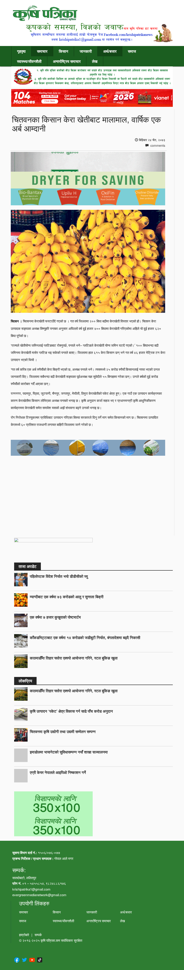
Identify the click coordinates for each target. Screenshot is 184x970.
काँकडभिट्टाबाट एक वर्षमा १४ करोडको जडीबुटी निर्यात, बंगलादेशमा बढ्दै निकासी (85, 637)
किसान (63, 51)
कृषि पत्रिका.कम (51, 940)
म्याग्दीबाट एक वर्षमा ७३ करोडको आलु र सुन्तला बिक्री (66, 596)
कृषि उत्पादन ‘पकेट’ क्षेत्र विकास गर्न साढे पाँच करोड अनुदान (71, 711)
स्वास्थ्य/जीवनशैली (29, 61)
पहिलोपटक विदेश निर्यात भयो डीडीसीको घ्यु (59, 576)
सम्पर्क (38, 934)
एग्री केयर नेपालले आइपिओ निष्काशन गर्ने (58, 772)
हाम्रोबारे (24, 934)
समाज (132, 51)
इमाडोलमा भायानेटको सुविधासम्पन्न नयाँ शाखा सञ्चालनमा (69, 752)
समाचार (42, 51)
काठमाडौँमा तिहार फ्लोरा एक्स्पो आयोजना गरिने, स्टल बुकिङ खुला (74, 658)
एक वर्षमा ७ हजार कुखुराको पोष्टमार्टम (55, 617)
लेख (94, 61)
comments (157, 145)
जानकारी (86, 51)
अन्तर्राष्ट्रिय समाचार (67, 61)
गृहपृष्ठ (21, 51)
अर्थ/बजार (109, 51)
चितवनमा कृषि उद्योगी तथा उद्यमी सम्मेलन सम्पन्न (63, 731)
